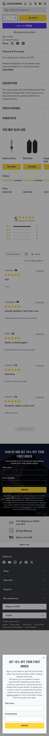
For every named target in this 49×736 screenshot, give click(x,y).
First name (9, 703)
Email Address (11, 714)
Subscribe (24, 725)
